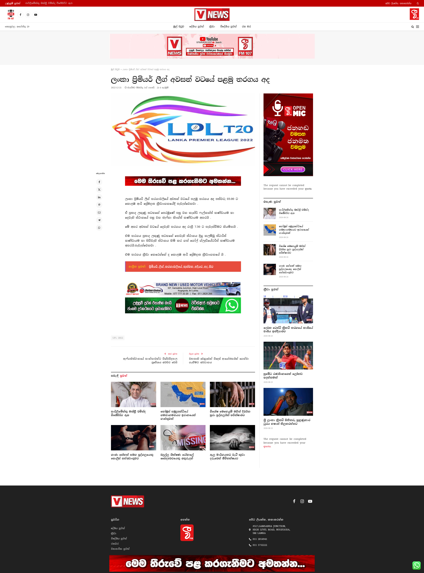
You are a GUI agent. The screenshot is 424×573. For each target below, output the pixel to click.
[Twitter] (99, 189)
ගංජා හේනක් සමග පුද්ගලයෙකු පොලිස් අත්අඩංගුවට (132, 456)
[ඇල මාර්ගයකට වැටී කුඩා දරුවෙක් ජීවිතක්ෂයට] (232, 437)
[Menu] (417, 26)
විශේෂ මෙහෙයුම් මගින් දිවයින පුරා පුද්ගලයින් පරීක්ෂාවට (230, 413)
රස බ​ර (246, 26)
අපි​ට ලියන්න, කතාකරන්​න (398, 3)
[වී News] (212, 15)
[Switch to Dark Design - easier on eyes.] (417, 3)
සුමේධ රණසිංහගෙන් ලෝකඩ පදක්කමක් (283, 375)
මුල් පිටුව (178, 26)
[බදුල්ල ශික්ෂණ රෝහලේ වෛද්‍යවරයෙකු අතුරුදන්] (183, 437)
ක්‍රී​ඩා (212, 26)
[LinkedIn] (99, 197)
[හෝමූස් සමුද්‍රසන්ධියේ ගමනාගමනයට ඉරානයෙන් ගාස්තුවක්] (183, 394)
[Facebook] (99, 182)
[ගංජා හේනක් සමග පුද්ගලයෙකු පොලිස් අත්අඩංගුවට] (133, 437)
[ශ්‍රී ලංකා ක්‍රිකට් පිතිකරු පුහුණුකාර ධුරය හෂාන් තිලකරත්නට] (288, 402)
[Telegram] (99, 220)
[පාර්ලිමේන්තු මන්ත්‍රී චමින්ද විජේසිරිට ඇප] (133, 394)
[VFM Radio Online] (10, 15)
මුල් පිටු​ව (115, 69)
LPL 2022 (118, 337)
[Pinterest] (99, 205)
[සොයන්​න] (413, 26)
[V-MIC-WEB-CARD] (288, 134)
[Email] (99, 212)
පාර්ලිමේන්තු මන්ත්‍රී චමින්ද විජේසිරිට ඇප (128, 413)
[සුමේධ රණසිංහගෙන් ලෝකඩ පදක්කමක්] (288, 356)
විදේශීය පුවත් (228, 26)
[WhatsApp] (99, 228)
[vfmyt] (212, 46)
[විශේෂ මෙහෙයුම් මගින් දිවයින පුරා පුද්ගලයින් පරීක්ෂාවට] (232, 394)
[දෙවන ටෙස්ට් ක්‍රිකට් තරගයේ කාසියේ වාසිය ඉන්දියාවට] (288, 309)
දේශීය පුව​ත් (196, 26)
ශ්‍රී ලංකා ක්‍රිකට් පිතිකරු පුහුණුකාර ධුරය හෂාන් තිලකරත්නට (287, 422)
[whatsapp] (183, 305)
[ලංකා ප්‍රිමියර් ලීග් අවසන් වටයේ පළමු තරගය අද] (183, 129)
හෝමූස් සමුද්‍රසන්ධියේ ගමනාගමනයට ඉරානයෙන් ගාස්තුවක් (58, 3)
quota (308, 188)
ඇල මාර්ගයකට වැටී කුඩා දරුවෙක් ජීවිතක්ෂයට (227, 456)
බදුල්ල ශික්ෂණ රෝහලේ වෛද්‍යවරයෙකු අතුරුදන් (177, 456)
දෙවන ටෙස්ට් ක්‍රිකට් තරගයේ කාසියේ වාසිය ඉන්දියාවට (288, 329)
